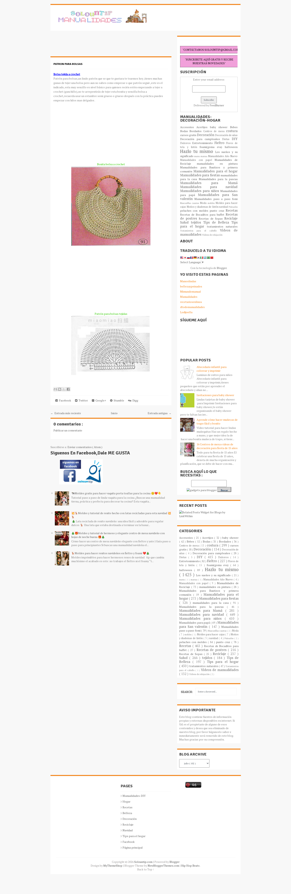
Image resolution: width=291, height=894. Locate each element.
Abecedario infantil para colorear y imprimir (211, 369)
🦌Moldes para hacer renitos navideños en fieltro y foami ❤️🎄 (110, 553)
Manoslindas (188, 281)
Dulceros (186, 143)
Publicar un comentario (67, 430)
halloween (231, 147)
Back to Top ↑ (145, 869)
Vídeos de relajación (212, 234)
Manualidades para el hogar (215, 171)
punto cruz (218, 210)
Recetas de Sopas (211, 218)
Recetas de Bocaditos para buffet (203, 214)
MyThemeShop (113, 865)
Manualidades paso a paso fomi (216, 199)
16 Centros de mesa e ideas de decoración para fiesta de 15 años (217, 446)
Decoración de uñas (226, 135)
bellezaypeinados (191, 286)
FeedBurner (217, 105)
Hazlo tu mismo (197, 151)
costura (232, 131)
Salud (185, 222)
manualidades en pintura (217, 163)
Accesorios (188, 127)
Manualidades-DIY (134, 796)
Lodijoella (186, 312)
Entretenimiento (203, 143)
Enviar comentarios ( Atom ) (85, 447)
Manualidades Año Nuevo (223, 156)
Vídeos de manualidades (220, 670)
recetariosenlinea (191, 302)
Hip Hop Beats (190, 865)
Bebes (234, 127)
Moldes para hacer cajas (211, 634)
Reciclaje (231, 218)
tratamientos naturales (222, 226)
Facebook (64, 400)
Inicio (114, 413)
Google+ (100, 400)
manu (197, 156)
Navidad (128, 830)
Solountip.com (143, 862)
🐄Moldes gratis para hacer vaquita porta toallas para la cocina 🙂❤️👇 (116, 493)
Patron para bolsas (68, 64)
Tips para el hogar (223, 662)
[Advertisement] (82, 46)
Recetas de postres (212, 650)
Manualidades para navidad (209, 187)
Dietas (227, 139)
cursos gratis (188, 135)
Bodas (184, 131)
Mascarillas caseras (190, 203)
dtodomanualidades (192, 307)
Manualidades (188, 297)
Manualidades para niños (200, 191)
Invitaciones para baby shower (215, 395)
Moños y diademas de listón (203, 206)
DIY (235, 139)
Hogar (126, 801)
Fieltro (220, 143)
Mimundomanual (190, 291)
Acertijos (203, 127)
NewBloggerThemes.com (164, 865)
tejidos (197, 222)
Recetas (232, 210)
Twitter (82, 400)
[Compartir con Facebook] (68, 389)
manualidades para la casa (211, 603)
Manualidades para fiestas (200, 175)
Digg (134, 400)
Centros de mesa (214, 131)
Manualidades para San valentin (209, 197)
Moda (203, 203)
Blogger (222, 268)
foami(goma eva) (212, 147)
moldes (212, 203)
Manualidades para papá (195, 622)
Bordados (196, 131)
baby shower (220, 127)
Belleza (127, 813)
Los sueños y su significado (214, 575)
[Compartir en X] (64, 389)
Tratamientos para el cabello (200, 230)
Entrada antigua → (159, 413)
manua (204, 156)
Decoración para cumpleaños (201, 139)
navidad (224, 206)
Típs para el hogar (134, 836)
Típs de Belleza (217, 222)
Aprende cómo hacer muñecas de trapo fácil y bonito (217, 421)
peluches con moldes (195, 210)
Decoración (206, 135)
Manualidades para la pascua (218, 179)
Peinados (233, 206)
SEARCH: (187, 692)
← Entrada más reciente (65, 413)
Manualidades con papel (197, 160)
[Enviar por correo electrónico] (55, 389)
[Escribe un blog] (60, 389)
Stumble (118, 400)
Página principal (133, 847)
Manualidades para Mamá (209, 183)
